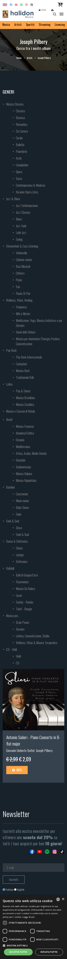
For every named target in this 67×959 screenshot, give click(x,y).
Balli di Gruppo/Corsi (27, 575)
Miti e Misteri (23, 313)
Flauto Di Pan (23, 293)
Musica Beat (22, 370)
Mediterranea (23, 446)
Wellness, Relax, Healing (19, 300)
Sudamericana (23, 467)
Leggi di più (28, 916)
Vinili (18, 656)
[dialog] (33, 927)
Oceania (20, 440)
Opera (19, 171)
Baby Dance (22, 507)
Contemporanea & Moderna (30, 185)
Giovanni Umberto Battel (20, 750)
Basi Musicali (23, 266)
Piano (19, 280)
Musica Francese (25, 426)
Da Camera (22, 131)
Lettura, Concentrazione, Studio (32, 636)
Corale (19, 138)
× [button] (63, 899)
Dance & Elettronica (17, 541)
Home (18, 58)
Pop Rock (11, 350)
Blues (19, 219)
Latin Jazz (21, 232)
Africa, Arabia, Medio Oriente (31, 453)
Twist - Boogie (24, 609)
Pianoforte (21, 151)
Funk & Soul (12, 521)
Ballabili (10, 568)
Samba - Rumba (24, 602)
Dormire (20, 629)
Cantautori (21, 364)
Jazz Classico (23, 212)
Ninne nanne (22, 500)
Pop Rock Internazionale (29, 357)
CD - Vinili (11, 649)
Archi (18, 158)
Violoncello (21, 253)
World (9, 419)
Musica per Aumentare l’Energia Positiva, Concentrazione (38, 341)
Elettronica (21, 561)
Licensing (60, 24)
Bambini (10, 487)
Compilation (22, 165)
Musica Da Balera (25, 588)
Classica (20, 111)
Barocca (20, 117)
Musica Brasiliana (25, 397)
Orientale (20, 460)
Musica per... (12, 615)
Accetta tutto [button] (18, 951)
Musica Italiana (24, 473)
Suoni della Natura (25, 332)
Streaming (44, 24)
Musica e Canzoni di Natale (20, 411)
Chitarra (20, 273)
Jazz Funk (21, 225)
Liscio (19, 595)
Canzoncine (22, 494)
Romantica (21, 124)
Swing (19, 239)
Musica (6, 24)
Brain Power (22, 622)
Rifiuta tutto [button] (49, 951)
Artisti (18, 24)
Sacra (19, 178)
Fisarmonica (22, 581)
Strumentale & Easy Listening (22, 246)
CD (17, 663)
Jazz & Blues (13, 198)
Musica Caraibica (25, 404)
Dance (19, 548)
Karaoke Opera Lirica (27, 192)
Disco (19, 527)
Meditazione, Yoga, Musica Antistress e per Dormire (39, 323)
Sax (18, 286)
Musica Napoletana (26, 480)
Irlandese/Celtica (25, 433)
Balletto (20, 144)
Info (19, 770)
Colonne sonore (24, 259)
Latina (9, 384)
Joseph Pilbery (44, 750)
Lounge (20, 554)
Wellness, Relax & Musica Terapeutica (36, 642)
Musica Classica (14, 104)
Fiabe (18, 514)
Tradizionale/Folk (25, 377)
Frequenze (21, 307)
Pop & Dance (23, 391)
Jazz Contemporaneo (27, 205)
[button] (33, 945)
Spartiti (30, 24)
